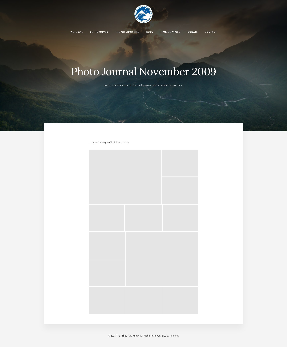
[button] (125, 177)
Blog (108, 85)
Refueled (174, 335)
